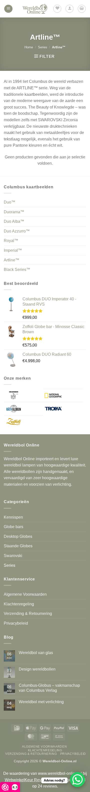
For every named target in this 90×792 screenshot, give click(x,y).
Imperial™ (13, 250)
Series (42, 47)
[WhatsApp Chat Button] (77, 779)
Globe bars (13, 527)
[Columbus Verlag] (23, 395)
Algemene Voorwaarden (25, 594)
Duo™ (9, 202)
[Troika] (63, 408)
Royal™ (11, 240)
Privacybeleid (16, 623)
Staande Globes (18, 546)
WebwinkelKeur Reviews (27, 780)
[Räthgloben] (23, 408)
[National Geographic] (63, 395)
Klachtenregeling (19, 604)
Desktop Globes (18, 536)
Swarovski (13, 556)
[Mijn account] (70, 9)
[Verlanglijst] (57, 9)
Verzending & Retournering (28, 613)
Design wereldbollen (37, 669)
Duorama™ (14, 212)
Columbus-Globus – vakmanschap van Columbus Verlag (49, 687)
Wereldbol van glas (36, 653)
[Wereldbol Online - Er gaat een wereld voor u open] (35, 8)
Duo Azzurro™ (17, 231)
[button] (8, 9)
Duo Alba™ (14, 221)
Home (28, 47)
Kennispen (13, 517)
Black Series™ (17, 269)
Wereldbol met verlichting (41, 702)
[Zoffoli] (23, 421)
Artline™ (11, 260)
